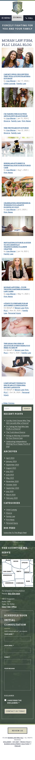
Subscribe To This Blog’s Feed (15, 532)
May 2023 (10, 478)
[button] (6, 17)
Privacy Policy (25, 742)
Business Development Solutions (16, 744)
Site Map (16, 742)
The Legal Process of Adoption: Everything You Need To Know (17, 345)
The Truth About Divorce (16, 128)
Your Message (9, 668)
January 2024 (11, 461)
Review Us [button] (17, 730)
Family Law (21, 83)
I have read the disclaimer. (14, 701)
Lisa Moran (11, 81)
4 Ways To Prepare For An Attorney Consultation (16, 304)
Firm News (26, 121)
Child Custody (9, 83)
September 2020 (12, 488)
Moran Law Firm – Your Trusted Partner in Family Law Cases (17, 289)
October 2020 (11, 485)
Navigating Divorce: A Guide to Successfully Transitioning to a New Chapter (17, 245)
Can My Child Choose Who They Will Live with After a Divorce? (17, 76)
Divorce (7, 121)
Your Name (9, 634)
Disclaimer (9, 695)
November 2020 (12, 481)
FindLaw (18, 746)
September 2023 (12, 465)
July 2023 (9, 471)
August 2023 (11, 468)
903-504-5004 (14, 593)
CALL (30, 18)
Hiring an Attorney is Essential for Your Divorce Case (17, 165)
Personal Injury (14, 313)
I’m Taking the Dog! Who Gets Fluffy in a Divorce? (16, 115)
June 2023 (10, 475)
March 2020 (10, 495)
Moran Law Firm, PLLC (15, 738)
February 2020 (12, 498)
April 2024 (10, 458)
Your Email (9, 645)
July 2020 (9, 491)
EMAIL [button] (18, 17)
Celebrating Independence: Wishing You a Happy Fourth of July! (17, 205)
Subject (7, 657)
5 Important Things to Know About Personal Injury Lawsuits (15, 385)
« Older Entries (8, 403)
